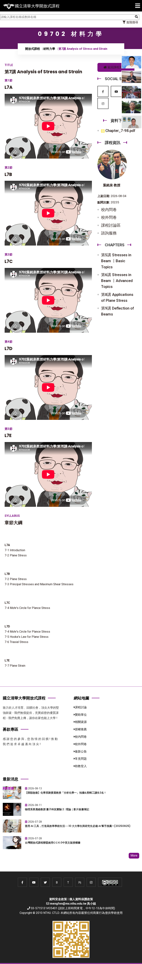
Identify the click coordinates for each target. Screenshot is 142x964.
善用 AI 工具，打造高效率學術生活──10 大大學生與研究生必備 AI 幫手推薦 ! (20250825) (78, 826)
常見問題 (81, 758)
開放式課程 (32, 49)
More (134, 855)
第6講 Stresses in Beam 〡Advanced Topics (117, 281)
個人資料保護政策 (81, 899)
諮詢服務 (109, 233)
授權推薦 (81, 729)
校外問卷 (109, 217)
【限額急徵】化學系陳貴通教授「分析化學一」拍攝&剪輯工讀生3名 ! (65, 793)
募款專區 (10, 729)
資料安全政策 (58, 899)
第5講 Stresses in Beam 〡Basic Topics (116, 261)
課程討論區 (111, 225)
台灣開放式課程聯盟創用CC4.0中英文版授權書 (52, 842)
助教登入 (81, 766)
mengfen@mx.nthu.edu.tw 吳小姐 (73, 903)
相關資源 (81, 722)
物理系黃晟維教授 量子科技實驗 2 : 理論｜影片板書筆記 (57, 809)
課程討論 (81, 707)
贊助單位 (81, 714)
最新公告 (81, 751)
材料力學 (49, 49)
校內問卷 (109, 209)
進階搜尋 (132, 22)
